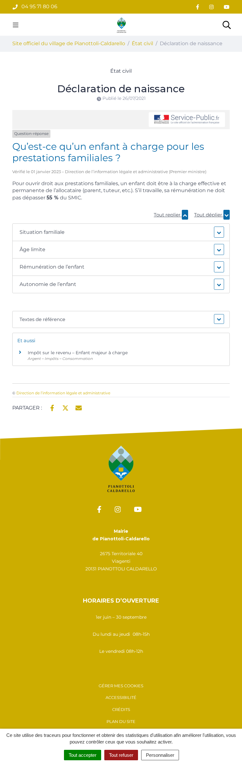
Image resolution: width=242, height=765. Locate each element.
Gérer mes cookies (121, 685)
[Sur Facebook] (52, 407)
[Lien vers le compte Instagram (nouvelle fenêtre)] (211, 7)
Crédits (121, 709)
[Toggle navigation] (16, 25)
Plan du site (121, 721)
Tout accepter (82, 755)
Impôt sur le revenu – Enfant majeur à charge (78, 352)
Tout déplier (208, 215)
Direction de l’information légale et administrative (63, 393)
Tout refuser (121, 755)
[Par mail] (79, 407)
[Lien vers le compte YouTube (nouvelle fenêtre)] (226, 7)
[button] (121, 232)
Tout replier (168, 215)
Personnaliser (160, 755)
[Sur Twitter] (65, 407)
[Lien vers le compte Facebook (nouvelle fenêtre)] (197, 7)
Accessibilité (121, 697)
